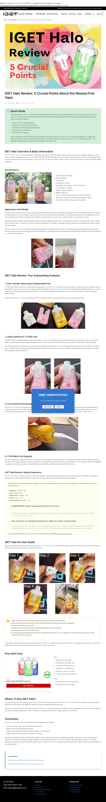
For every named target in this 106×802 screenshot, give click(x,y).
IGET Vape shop (41, 708)
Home (5, 19)
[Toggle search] (94, 14)
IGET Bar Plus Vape (48, 159)
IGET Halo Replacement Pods (17, 229)
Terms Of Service (76, 785)
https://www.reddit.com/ (64, 534)
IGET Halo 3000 (13, 407)
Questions (39, 787)
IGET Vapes (68, 137)
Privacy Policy (75, 787)
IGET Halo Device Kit (14, 476)
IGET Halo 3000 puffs (45, 545)
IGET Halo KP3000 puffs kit (16, 722)
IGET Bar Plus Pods (61, 289)
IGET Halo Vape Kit (14, 155)
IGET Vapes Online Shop (48, 742)
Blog (37, 785)
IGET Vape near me (68, 702)
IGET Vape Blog (12, 19)
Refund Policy (75, 789)
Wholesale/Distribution (43, 789)
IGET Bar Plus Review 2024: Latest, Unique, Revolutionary (25, 764)
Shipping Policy (76, 792)
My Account (40, 792)
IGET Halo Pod (50, 287)
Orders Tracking (41, 794)
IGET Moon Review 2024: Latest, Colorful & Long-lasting (25, 760)
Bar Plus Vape (32, 702)
